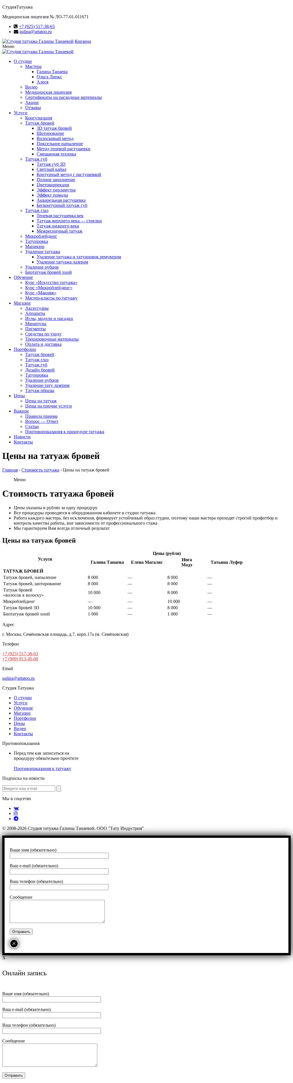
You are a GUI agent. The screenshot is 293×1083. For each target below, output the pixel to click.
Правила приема (41, 416)
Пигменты (35, 328)
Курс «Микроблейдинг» (48, 287)
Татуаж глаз (36, 210)
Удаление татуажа (42, 251)
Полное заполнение (56, 179)
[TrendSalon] (38, 41)
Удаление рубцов (42, 267)
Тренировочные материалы (52, 339)
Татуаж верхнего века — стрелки (69, 220)
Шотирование (50, 133)
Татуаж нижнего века (58, 225)
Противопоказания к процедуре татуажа (64, 431)
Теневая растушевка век (60, 215)
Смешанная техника (56, 153)
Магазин (22, 303)
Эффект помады (52, 195)
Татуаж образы (39, 390)
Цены (19, 395)
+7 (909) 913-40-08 (20, 658)
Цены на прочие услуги (48, 405)
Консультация (38, 117)
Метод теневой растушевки (63, 148)
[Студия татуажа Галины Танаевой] (38, 51)
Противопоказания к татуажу (42, 768)
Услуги (20, 112)
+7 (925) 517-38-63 (37, 26)
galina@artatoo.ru (35, 31)
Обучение (23, 277)
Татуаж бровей (39, 123)
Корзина (83, 41)
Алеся (42, 81)
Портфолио (25, 349)
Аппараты (35, 313)
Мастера (33, 66)
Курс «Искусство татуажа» (51, 282)
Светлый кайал (51, 169)
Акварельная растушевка (61, 200)
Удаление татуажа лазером (62, 261)
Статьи (32, 426)
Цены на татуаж (41, 400)
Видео (31, 87)
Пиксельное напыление (60, 143)
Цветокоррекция (53, 184)
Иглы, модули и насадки (49, 318)
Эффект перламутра (56, 189)
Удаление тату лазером (47, 385)
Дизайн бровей (40, 369)
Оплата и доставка (43, 344)
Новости (22, 436)
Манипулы (35, 323)
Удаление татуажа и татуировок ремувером (79, 256)
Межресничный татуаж (59, 231)
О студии (23, 61)
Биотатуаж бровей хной (48, 272)
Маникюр (34, 246)
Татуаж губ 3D (51, 164)
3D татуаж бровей (54, 128)
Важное (21, 411)
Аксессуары (37, 308)
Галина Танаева (52, 71)
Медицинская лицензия (48, 92)
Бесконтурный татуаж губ (62, 205)
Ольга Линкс (49, 76)
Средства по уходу (43, 333)
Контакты (23, 441)
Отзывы (33, 107)
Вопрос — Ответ (41, 421)
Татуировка (36, 241)
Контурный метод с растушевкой (69, 174)
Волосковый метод (55, 138)
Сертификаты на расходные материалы (63, 97)
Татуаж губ (36, 159)
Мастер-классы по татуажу (51, 297)
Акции (32, 102)
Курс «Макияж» (40, 292)
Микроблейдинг (41, 236)
